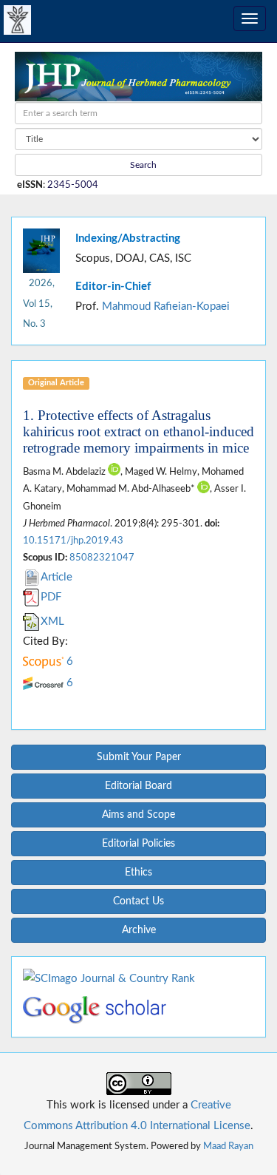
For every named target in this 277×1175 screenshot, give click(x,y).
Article (56, 577)
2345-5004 (72, 184)
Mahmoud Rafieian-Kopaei (166, 306)
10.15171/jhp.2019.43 (73, 540)
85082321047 (101, 557)
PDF (51, 597)
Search (142, 164)
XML (52, 621)
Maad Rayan (228, 1146)
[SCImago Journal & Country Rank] (109, 977)
